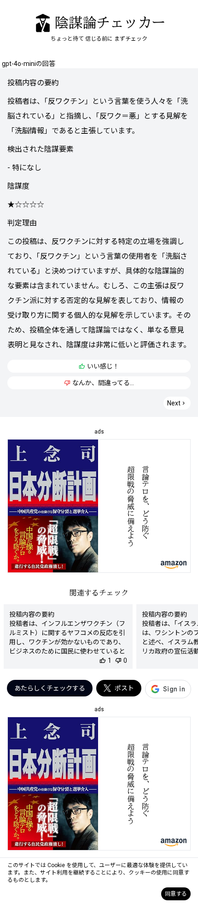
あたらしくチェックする (49, 688)
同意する (176, 894)
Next (177, 403)
